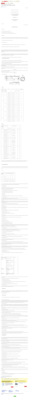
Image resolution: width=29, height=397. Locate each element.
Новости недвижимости (11, 391)
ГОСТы (7, 4)
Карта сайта (2, 394)
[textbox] (14, 1)
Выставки (9, 390)
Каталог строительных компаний (5, 390)
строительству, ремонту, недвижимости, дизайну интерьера (15, 393)
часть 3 (5, 6)
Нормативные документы (4, 4)
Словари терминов (17, 390)
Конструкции (9, 4)
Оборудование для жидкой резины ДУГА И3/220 (20, 381)
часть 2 (4, 6)
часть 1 (2, 6)
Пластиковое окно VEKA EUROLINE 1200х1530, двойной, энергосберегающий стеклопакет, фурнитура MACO (7, 381)
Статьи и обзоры (3, 391)
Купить (25, 386)
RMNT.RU (1, 4)
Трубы (10, 4)
